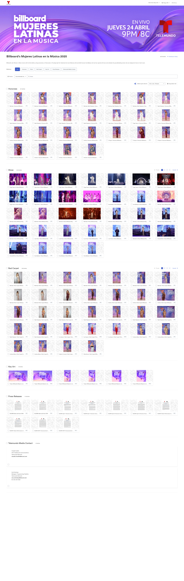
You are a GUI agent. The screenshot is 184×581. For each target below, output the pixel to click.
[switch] (140, 84)
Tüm (17, 69)
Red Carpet (39, 69)
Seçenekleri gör (172, 83)
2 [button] (164, 170)
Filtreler (11, 76)
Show (31, 69)
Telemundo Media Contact (69, 69)
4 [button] (169, 170)
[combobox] (21, 76)
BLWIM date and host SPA (41, 413)
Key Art (47, 69)
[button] (166, 3)
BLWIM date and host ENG (17, 413)
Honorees (24, 69)
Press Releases (56, 69)
